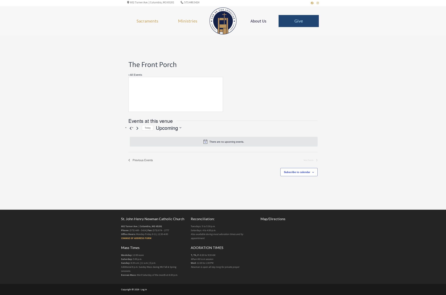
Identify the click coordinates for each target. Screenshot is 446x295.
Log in (144, 289)
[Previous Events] (130, 128)
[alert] (224, 142)
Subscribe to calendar (297, 172)
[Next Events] (137, 128)
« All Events (135, 74)
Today (148, 127)
